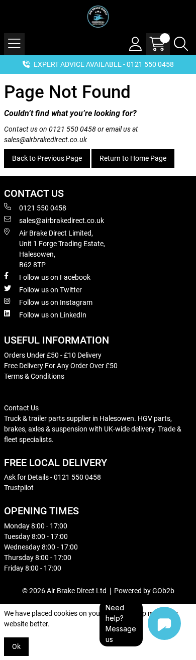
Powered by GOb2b (144, 591)
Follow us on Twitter (50, 290)
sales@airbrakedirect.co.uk (45, 140)
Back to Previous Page (47, 158)
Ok (16, 646)
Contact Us (21, 408)
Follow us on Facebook (54, 277)
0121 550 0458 (72, 129)
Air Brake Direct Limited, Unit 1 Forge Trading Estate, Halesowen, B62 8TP (62, 249)
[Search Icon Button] (181, 44)
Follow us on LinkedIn (52, 315)
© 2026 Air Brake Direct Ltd (64, 591)
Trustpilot (19, 488)
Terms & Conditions (34, 376)
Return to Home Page (133, 158)
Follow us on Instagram (55, 302)
